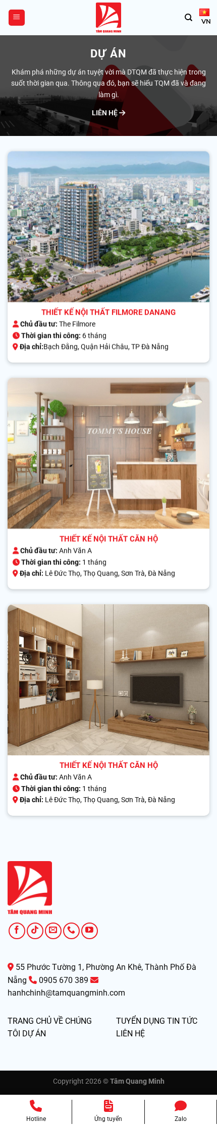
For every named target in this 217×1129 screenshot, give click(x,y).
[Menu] (17, 18)
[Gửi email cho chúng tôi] (53, 931)
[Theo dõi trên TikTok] (35, 931)
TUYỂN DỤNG (140, 1021)
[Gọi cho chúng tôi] (71, 931)
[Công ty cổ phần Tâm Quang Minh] (108, 17)
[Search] (188, 17)
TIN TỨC (182, 1021)
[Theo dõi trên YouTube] (89, 931)
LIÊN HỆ (105, 113)
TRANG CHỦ (29, 1021)
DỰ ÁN (34, 1033)
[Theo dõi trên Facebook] (17, 931)
